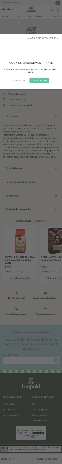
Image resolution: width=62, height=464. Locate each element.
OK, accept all (40, 80)
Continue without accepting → (43, 38)
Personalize (19, 80)
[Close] (31, 232)
